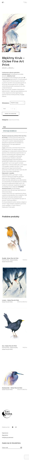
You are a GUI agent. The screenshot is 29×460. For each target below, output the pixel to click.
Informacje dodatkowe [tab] (10, 131)
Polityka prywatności (7, 437)
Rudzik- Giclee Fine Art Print (10, 258)
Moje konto (5, 433)
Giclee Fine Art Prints (13, 119)
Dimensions (5, 103)
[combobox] (17, 102)
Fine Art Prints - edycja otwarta (9, 260)
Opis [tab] (4, 127)
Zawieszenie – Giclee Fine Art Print (12, 388)
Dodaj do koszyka (10, 113)
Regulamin (5, 435)
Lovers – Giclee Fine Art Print (10, 300)
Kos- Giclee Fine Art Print (9, 346)
